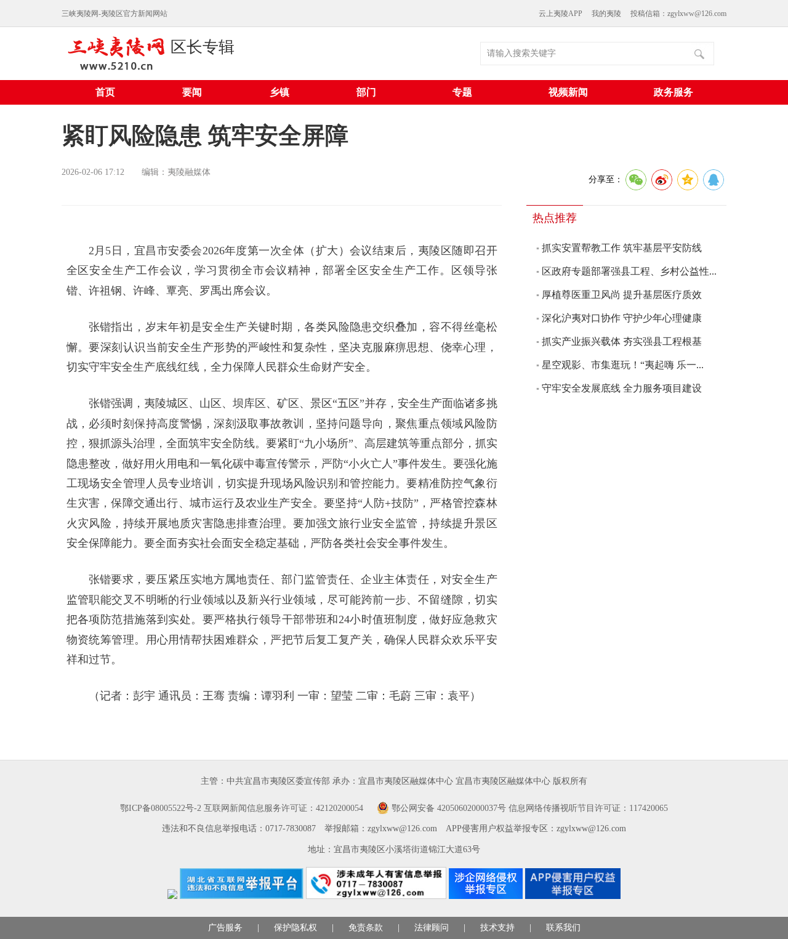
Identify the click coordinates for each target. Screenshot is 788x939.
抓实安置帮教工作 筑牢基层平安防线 (622, 248)
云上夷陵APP (560, 13)
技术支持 (497, 927)
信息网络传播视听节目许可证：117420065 (588, 808)
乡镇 (279, 92)
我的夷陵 (606, 13)
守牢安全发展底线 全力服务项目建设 (622, 388)
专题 (462, 92)
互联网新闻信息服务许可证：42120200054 (283, 808)
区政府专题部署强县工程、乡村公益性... (629, 271)
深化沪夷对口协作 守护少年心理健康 (622, 318)
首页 (105, 92)
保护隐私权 (295, 927)
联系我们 (563, 927)
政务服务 (673, 92)
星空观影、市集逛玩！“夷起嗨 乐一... (623, 365)
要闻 (192, 92)
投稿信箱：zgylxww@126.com (678, 13)
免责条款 (365, 927)
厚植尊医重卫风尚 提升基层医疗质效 (622, 294)
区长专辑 (203, 47)
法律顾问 (431, 927)
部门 (366, 92)
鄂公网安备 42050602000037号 (449, 808)
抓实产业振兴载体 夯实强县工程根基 (622, 341)
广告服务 (225, 927)
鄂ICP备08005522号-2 (160, 808)
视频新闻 (568, 92)
